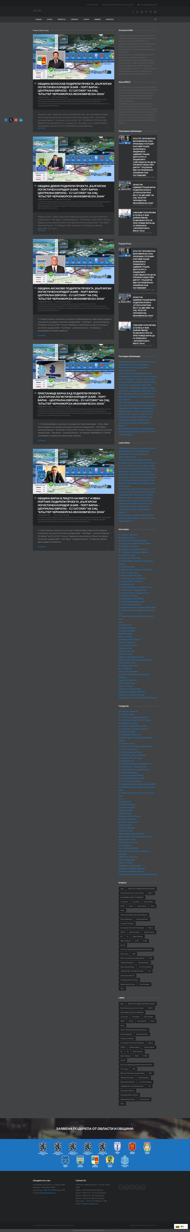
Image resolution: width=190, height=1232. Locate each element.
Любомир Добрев (61, 413)
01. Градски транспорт (128, 535)
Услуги (86, 19)
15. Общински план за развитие (132, 578)
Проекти (74, 19)
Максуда (122, 677)
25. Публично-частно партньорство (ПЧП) (136, 610)
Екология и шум (125, 654)
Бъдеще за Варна (65, 99)
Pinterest (132, 1187)
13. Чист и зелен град (128, 573)
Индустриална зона (127, 663)
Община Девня (60, 206)
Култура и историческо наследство (134, 674)
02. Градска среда (126, 538)
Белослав (55, 99)
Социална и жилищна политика (132, 692)
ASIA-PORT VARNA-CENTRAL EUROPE (141, 889)
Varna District (142, 906)
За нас (49, 19)
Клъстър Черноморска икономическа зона (66, 204)
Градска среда (125, 648)
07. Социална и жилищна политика (133, 552)
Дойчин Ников (49, 101)
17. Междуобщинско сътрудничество (135, 587)
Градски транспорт (127, 651)
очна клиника (144, 984)
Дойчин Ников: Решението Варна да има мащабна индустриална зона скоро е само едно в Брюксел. (137, 432)
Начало (39, 19)
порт (86, 104)
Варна (100, 99)
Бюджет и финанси (127, 642)
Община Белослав (65, 104)
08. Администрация (127, 555)
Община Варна (77, 104)
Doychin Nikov (148, 902)
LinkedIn (126, 1187)
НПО (56, 104)
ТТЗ (149, 971)
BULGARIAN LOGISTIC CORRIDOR (132, 897)
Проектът (62, 19)
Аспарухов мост (142, 919)
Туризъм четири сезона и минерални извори (138, 698)
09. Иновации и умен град (130, 558)
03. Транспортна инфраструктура (133, 540)
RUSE (122, 906)
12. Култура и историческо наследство (135, 570)
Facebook (121, 1187)
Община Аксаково (65, 308)
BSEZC (150, 893)
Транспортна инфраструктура (131, 695)
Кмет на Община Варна (129, 671)
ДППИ (123, 932)
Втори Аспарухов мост (128, 645)
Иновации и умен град (128, 666)
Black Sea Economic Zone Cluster (132, 893)
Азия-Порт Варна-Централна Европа (65, 409)
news (121, 619)
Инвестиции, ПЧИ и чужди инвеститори (136, 660)
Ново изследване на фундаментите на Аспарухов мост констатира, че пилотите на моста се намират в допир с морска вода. (138, 376)
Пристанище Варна (95, 104)
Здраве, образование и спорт (131, 657)
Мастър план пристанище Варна (133, 958)
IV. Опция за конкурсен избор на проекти (136, 616)
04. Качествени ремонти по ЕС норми (135, 543)
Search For (155, 19)
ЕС (128, 936)
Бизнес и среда (125, 637)
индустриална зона (128, 984)
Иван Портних (60, 101)
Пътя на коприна (91, 206)
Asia (122, 889)
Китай (68, 101)
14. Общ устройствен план (130, 575)
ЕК (121, 936)
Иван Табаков (126, 941)
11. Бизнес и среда (127, 567)
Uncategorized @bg (60, 97)
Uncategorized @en (127, 631)
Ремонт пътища (125, 686)
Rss (137, 1187)
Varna (131, 906)
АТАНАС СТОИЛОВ (58, 304)
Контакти (109, 19)
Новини (97, 19)
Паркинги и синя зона (128, 680)
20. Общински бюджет (128, 596)
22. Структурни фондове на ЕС (132, 602)
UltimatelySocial (111, 1230)
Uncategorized (125, 625)
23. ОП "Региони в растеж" (130, 604)
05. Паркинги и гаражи (128, 546)
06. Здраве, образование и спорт (133, 549)
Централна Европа (52, 106)
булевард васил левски (129, 980)
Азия (49, 99)
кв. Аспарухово (125, 669)
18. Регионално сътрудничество (133, 590)
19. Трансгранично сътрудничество (134, 593)
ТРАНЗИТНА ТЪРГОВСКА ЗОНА (132, 971)
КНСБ (137, 941)
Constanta (43, 99)
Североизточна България (130, 689)
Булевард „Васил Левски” (130, 639)
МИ (134, 954)
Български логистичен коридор (85, 99)
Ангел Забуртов (126, 919)
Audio (121, 613)
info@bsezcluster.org (47, 1193)
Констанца (46, 104)
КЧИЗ (38, 10)
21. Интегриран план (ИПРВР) (131, 599)
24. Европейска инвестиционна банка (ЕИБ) (137, 607)
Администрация (125, 634)
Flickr (143, 1187)
